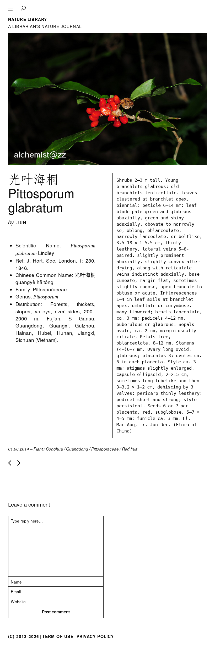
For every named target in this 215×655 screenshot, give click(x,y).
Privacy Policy (95, 636)
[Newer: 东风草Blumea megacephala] (9, 463)
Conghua (54, 449)
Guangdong (77, 449)
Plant (38, 449)
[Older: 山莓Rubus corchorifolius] (19, 463)
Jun (21, 223)
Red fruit (129, 449)
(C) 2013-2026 (23, 636)
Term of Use (57, 636)
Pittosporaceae (105, 449)
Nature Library (27, 19)
